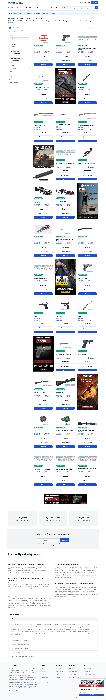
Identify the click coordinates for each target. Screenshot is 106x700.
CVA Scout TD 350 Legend (41, 393)
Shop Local (20, 7)
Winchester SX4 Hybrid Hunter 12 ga (65, 240)
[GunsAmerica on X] (13, 691)
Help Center (87, 668)
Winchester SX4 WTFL (40, 278)
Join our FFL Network (75, 677)
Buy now (44, 64)
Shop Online (11, 7)
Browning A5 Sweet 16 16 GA (86, 125)
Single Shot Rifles (15, 53)
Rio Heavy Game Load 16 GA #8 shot (87, 469)
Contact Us (87, 671)
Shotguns (44, 674)
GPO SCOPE (59, 393)
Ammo (44, 680)
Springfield (59, 316)
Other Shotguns (15, 60)
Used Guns (45, 677)
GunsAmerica (15, 666)
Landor (80, 316)
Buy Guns (58, 668)
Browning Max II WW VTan (63, 354)
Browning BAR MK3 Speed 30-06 (64, 125)
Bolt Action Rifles (15, 51)
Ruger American (82, 278)
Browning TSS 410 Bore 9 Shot (65, 163)
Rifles (43, 671)
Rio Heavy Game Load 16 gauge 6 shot (87, 49)
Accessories (45, 683)
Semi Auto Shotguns (16, 56)
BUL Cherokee (82, 354)
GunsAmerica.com (25, 697)
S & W (35, 316)
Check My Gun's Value (53, 7)
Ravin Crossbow (38, 240)
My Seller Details (73, 671)
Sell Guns (94, 2)
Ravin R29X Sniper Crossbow (86, 163)
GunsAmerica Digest (26, 688)
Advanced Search (60, 671)
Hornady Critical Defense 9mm (43, 469)
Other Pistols (14, 46)
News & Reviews (30, 7)
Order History (59, 674)
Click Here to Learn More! (52, 13)
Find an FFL (59, 677)
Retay (35, 49)
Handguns (45, 668)
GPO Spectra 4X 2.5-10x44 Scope (86, 431)
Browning (81, 87)
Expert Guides (40, 7)
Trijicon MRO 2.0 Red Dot (41, 431)
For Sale (64, 7)
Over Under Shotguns (16, 58)
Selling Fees (72, 674)
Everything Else (15, 62)
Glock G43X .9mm (61, 49)
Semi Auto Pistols (15, 42)
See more (11, 65)
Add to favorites (45, 61)
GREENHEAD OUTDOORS (37, 52)
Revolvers (13, 44)
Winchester (81, 240)
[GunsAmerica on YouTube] (16, 691)
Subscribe (64, 540)
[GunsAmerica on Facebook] (10, 691)
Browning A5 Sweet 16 (40, 125)
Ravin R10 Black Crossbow (63, 201)
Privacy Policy (73, 697)
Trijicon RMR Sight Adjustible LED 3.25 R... (64, 431)
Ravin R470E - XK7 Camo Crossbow (41, 201)
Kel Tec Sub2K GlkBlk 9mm (41, 87)
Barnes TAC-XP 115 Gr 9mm (64, 469)
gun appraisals (29, 684)
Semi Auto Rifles (15, 49)
